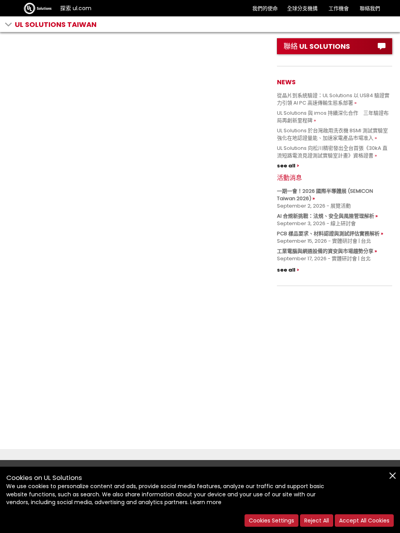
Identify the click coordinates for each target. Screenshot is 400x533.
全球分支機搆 (302, 8)
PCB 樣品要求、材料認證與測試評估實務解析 (328, 233)
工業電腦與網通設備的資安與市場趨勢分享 (325, 251)
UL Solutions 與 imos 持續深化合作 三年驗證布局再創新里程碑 (333, 116)
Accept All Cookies (364, 520)
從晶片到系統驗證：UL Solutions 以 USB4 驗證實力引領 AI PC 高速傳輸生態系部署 (333, 99)
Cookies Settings (271, 520)
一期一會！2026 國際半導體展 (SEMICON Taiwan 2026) (325, 194)
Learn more (205, 502)
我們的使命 (265, 8)
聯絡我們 (370, 8)
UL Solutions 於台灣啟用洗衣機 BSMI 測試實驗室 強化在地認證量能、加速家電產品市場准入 (335, 134)
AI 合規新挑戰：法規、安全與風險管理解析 (325, 216)
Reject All (316, 520)
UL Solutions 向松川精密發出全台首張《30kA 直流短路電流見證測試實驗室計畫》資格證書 (332, 151)
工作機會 (339, 8)
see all (286, 165)
